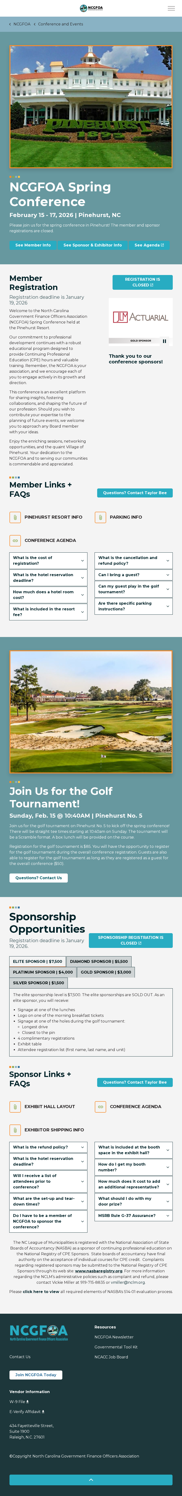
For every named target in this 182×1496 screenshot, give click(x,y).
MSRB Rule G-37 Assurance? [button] (126, 1215)
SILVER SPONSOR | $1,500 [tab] (38, 983)
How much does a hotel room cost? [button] (43, 595)
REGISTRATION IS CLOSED (142, 282)
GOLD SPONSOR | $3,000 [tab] (106, 972)
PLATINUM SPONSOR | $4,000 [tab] (43, 972)
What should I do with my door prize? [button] (124, 1201)
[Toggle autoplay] (164, 341)
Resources (105, 1327)
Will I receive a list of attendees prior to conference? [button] (34, 1181)
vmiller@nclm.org (128, 1282)
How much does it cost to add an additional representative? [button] (129, 1184)
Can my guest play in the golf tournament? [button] (128, 589)
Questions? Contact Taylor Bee (135, 493)
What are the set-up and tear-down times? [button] (44, 1201)
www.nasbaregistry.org (99, 1271)
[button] (141, 322)
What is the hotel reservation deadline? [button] (43, 578)
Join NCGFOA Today (35, 1375)
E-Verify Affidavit (25, 1411)
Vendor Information (29, 1392)
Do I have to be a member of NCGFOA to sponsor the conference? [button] (42, 1221)
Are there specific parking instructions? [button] (125, 606)
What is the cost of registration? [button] (32, 560)
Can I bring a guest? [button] (118, 575)
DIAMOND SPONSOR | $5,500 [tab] (99, 961)
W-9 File (17, 1401)
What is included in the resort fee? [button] (44, 612)
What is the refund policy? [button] (40, 1147)
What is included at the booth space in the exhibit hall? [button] (129, 1150)
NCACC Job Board (111, 1357)
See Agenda (147, 245)
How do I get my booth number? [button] (122, 1167)
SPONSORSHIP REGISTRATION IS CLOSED (131, 940)
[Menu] (171, 8)
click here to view (41, 1291)
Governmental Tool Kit (116, 1347)
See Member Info (33, 245)
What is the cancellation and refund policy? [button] (127, 560)
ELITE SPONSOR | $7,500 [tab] (37, 961)
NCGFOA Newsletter (114, 1337)
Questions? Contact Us (38, 878)
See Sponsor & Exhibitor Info (93, 245)
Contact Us (19, 1357)
